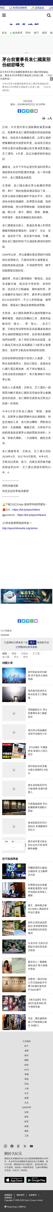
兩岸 (26, 1055)
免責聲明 (33, 1195)
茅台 (16, 657)
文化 (26, 1102)
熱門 (36, 32)
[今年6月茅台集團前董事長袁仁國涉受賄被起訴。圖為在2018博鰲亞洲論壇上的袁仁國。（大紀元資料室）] (26, 75)
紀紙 (26, 1112)
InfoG (26, 1069)
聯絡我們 (20, 1195)
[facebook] (12, 1146)
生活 (26, 1093)
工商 (26, 1136)
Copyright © (9, 1200)
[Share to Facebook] (19, 111)
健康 (26, 1098)
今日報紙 (26, 1041)
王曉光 (24, 653)
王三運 (36, 653)
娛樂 (26, 1126)
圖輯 (26, 1131)
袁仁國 (5, 657)
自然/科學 (26, 1107)
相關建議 (8, 1195)
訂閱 (18, 647)
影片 (26, 1046)
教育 (26, 1121)
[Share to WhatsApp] (32, 111)
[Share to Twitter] (23, 111)
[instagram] (5, 1146)
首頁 (4, 32)
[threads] (18, 1146)
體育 (26, 1117)
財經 (26, 1065)
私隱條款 (8, 1198)
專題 (26, 1079)
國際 (26, 1060)
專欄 (26, 1074)
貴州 (25, 657)
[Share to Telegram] (27, 111)
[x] (25, 1146)
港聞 (44, 32)
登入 (32, 642)
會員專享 (18, 32)
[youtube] (31, 1146)
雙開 (14, 653)
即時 (28, 32)
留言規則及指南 (5, 634)
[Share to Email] (36, 111)
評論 (26, 1084)
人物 (26, 1088)
